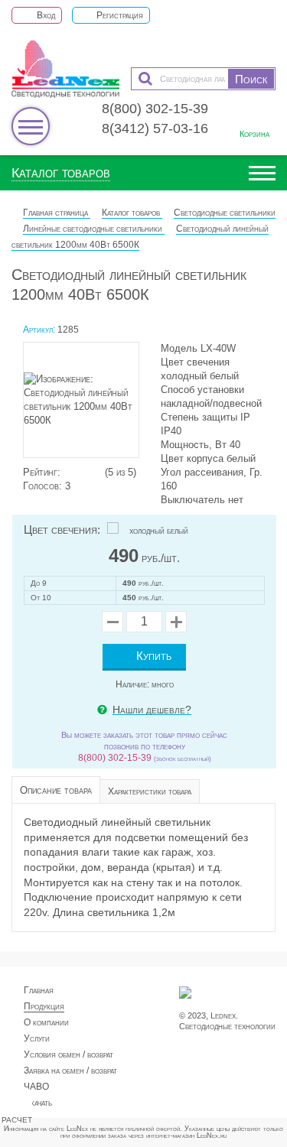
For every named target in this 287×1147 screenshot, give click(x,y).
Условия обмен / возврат (68, 1054)
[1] (67, 472)
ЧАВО (36, 1086)
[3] (82, 472)
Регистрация (118, 15)
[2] (75, 472)
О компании (46, 1022)
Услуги (37, 1038)
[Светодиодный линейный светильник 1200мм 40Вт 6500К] (88, 404)
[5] (98, 472)
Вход (44, 15)
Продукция (44, 1006)
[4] (90, 472)
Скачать (38, 1102)
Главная (39, 990)
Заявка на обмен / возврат (70, 1070)
